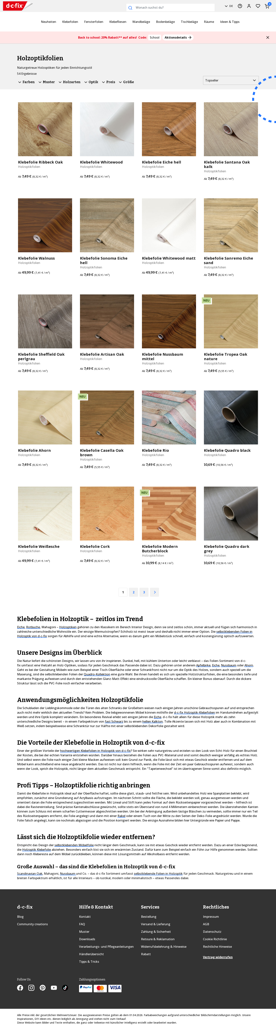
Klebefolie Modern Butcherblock (160, 548)
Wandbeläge (141, 22)
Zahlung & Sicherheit (156, 932)
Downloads (87, 939)
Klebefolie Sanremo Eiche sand (228, 260)
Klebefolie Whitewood (101, 162)
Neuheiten (48, 22)
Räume (209, 22)
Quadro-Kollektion (97, 674)
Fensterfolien (93, 22)
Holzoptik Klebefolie (36, 850)
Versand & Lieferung (155, 924)
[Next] (154, 592)
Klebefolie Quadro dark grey (226, 548)
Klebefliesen (117, 22)
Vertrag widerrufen (218, 957)
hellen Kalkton (152, 721)
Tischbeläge (189, 22)
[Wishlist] (258, 6)
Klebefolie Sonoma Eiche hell (103, 260)
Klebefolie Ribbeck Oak (40, 162)
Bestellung (148, 917)
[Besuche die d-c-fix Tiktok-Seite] (65, 988)
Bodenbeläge (165, 22)
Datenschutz (212, 932)
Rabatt (146, 954)
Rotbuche (33, 627)
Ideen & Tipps (230, 22)
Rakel (121, 816)
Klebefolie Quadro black (227, 450)
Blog (20, 917)
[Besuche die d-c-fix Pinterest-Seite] (45, 988)
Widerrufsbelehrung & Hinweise (163, 947)
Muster (84, 932)
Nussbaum (228, 665)
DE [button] (230, 6)
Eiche (21, 627)
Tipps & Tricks (89, 962)
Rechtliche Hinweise (217, 947)
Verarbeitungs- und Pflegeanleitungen (106, 947)
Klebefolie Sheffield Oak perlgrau (41, 356)
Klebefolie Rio (155, 450)
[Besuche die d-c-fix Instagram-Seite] (34, 988)
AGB (206, 924)
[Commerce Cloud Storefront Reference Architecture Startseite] (11, 6)
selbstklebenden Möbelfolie (74, 845)
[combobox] (170, 7)
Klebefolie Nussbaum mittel (162, 356)
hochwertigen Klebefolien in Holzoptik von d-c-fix (95, 751)
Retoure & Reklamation (158, 939)
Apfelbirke (203, 665)
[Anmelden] (249, 6)
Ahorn (248, 665)
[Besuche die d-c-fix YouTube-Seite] (56, 988)
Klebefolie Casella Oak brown (102, 452)
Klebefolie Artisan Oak (102, 354)
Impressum (211, 917)
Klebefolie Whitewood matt (169, 258)
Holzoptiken (68, 627)
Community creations (32, 924)
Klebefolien (70, 22)
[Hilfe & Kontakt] (240, 6)
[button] (267, 37)
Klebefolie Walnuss (36, 258)
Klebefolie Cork (95, 546)
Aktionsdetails (176, 37)
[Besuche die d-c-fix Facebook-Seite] (22, 988)
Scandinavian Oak (29, 873)
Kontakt (85, 917)
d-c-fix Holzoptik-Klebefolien (194, 712)
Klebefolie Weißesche (39, 546)
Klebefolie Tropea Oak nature (225, 356)
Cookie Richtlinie (215, 939)
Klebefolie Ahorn (34, 450)
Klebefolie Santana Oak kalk (227, 164)
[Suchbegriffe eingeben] (130, 8)
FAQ (82, 924)
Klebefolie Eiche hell (161, 162)
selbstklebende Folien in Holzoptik (158, 873)
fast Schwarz (114, 721)
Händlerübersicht (91, 954)
